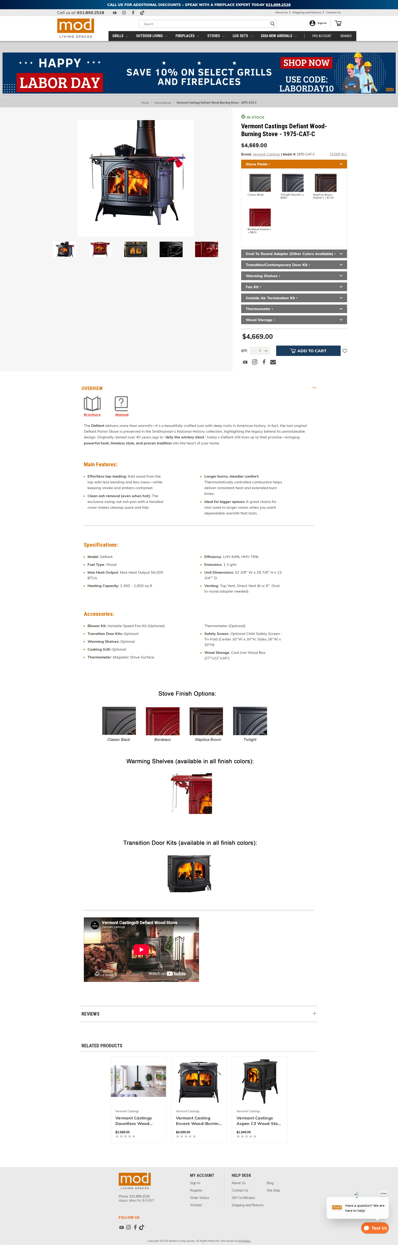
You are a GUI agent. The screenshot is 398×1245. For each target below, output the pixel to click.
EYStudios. (244, 1240)
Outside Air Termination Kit (272, 298)
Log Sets (241, 36)
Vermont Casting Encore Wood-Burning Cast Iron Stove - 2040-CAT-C (198, 1120)
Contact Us (333, 12)
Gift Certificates (243, 1198)
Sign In (321, 23)
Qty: (244, 351)
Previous (388, 1218)
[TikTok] (142, 13)
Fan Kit (253, 287)
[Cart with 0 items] (338, 23)
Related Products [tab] (102, 1045)
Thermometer (259, 309)
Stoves (214, 36)
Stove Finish (258, 164)
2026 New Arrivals (277, 36)
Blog (270, 1183)
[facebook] (133, 13)
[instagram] (124, 13)
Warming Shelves (263, 276)
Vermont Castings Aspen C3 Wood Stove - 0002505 (260, 1120)
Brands (346, 36)
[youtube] (114, 13)
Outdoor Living (150, 36)
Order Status (199, 1198)
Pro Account (321, 36)
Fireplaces (186, 36)
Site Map (273, 1190)
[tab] (199, 388)
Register (196, 1190)
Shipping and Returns (307, 12)
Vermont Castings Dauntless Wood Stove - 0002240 (133, 1120)
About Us (281, 12)
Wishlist (196, 1205)
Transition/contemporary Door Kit (278, 265)
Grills (118, 36)
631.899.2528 (90, 12)
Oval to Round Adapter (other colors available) (291, 254)
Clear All (338, 154)
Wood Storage (260, 320)
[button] (199, 73)
